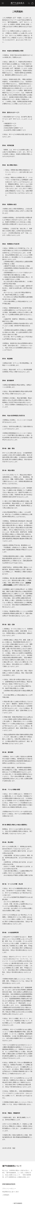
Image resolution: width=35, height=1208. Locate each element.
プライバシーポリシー (9, 1188)
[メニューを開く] (3, 3)
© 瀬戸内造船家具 (17, 1203)
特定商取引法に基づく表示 (10, 1191)
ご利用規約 (5, 1195)
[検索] (29, 3)
